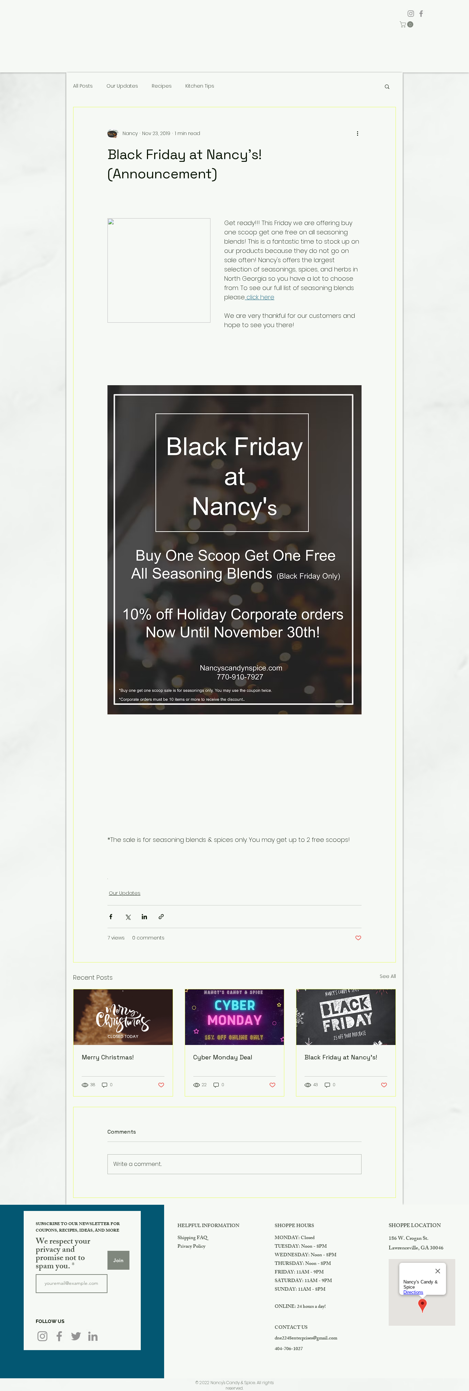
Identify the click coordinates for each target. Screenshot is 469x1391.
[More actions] (357, 133)
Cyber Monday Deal (222, 1057)
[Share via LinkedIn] (144, 916)
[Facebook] (421, 13)
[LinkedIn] (93, 1336)
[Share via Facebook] (110, 916)
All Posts (83, 86)
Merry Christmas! (108, 1057)
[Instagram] (411, 13)
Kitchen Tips (199, 86)
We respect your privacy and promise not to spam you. (63, 1254)
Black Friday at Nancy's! (341, 1057)
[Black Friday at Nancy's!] (346, 1017)
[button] (407, 24)
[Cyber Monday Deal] (234, 1017)
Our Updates (122, 86)
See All (388, 976)
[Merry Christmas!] (123, 1017)
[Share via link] (161, 916)
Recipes (162, 86)
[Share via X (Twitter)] (127, 916)
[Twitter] (76, 1336)
